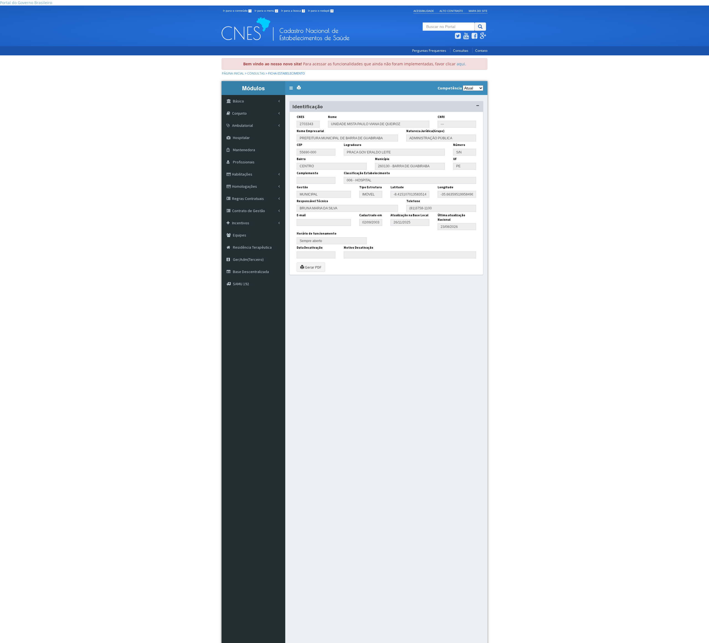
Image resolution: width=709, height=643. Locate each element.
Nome (332, 117)
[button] (291, 88)
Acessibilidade (423, 11)
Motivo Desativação (358, 248)
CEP (299, 145)
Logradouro (352, 145)
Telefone (413, 201)
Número (459, 145)
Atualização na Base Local (409, 215)
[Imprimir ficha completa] (299, 87)
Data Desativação (310, 248)
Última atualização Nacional (451, 217)
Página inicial (233, 73)
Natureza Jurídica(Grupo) (425, 131)
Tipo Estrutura (370, 187)
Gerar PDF (313, 267)
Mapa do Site (478, 11)
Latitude (397, 187)
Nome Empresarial (310, 131)
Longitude (445, 187)
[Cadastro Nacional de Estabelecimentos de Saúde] (309, 29)
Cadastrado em (370, 215)
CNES (300, 117)
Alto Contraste (451, 11)
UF (455, 159)
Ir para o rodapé (320, 10)
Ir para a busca (292, 10)
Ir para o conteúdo (237, 10)
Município (382, 159)
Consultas (460, 50)
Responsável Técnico (312, 201)
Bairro (301, 159)
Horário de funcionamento (316, 233)
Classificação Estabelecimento (367, 173)
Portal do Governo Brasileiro (26, 2)
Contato (481, 50)
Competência (450, 88)
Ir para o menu (266, 10)
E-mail (301, 215)
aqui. (461, 63)
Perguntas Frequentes (429, 50)
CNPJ (441, 117)
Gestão (302, 187)
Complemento (307, 173)
